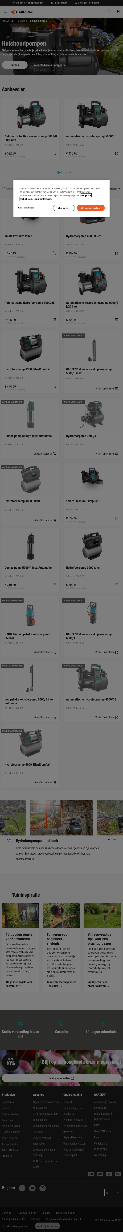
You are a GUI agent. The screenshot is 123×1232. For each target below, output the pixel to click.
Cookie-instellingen (26, 207)
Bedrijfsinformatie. (43, 198)
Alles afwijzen (64, 208)
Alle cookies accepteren (90, 208)
